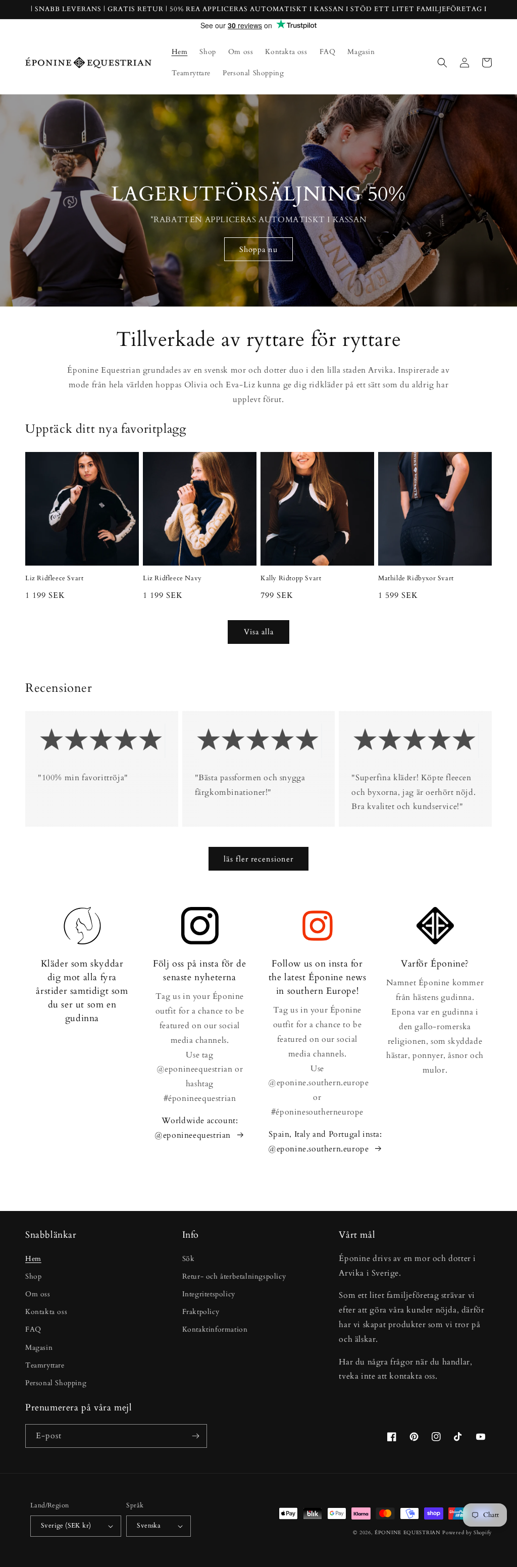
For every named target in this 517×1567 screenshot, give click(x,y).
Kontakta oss (46, 1312)
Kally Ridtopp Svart (291, 578)
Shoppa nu (258, 249)
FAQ (33, 1329)
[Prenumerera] (195, 1436)
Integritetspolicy (208, 1294)
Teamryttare (45, 1365)
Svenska (149, 1525)
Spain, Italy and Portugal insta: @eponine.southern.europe (325, 1141)
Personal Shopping (55, 1383)
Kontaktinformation (215, 1329)
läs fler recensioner (258, 859)
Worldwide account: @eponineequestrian (196, 1128)
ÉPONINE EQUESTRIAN (408, 1532)
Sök (188, 1258)
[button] (442, 63)
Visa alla (259, 632)
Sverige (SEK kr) (66, 1525)
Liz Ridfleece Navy (172, 578)
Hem (33, 1258)
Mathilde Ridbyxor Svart (416, 578)
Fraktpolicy (201, 1312)
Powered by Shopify (467, 1532)
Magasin (39, 1347)
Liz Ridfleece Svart (54, 578)
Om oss (37, 1294)
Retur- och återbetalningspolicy (234, 1276)
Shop (33, 1276)
